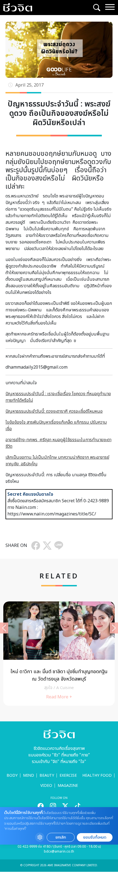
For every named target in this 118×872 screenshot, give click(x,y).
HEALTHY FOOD (97, 775)
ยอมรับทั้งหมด (94, 837)
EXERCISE (68, 775)
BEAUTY (47, 775)
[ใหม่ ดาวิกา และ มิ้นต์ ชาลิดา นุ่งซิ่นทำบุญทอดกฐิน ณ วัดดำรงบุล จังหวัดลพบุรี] (59, 653)
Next (114, 628)
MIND (28, 775)
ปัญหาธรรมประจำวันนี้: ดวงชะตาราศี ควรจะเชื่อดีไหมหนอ (54, 411)
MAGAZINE (68, 785)
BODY (12, 775)
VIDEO (46, 785)
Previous (4, 628)
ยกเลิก (60, 837)
